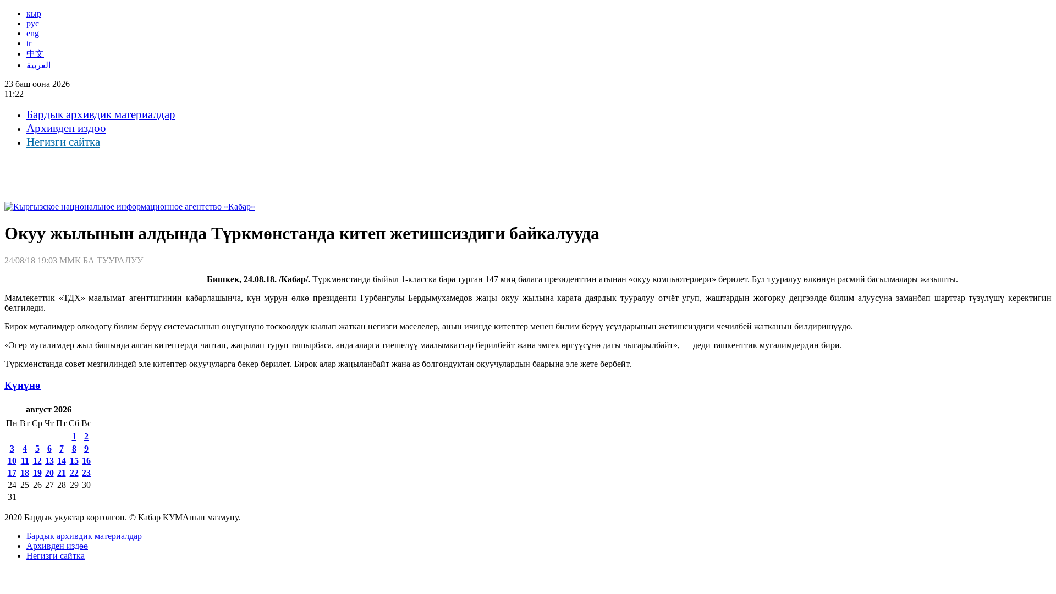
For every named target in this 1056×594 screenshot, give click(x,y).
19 (37, 472)
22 (74, 472)
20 (49, 472)
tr (28, 43)
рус (32, 23)
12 (37, 460)
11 (25, 460)
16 (86, 460)
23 (86, 472)
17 (12, 472)
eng (32, 33)
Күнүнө (22, 385)
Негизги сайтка (63, 141)
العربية (38, 65)
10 (12, 460)
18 (24, 472)
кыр (33, 13)
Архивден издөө (66, 128)
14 (61, 460)
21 (61, 472)
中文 (35, 53)
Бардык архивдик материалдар (100, 114)
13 (49, 460)
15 (74, 460)
